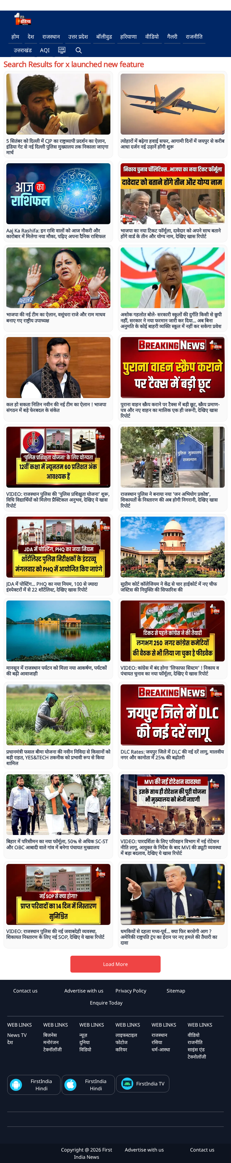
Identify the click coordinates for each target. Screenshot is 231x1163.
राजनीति (194, 36)
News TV (17, 1035)
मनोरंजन (51, 1042)
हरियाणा (128, 36)
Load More (115, 964)
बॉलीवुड (104, 36)
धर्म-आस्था (161, 1049)
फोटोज (122, 1042)
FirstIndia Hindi (41, 1085)
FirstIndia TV (150, 1083)
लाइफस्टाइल (126, 1035)
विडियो (85, 1049)
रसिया (157, 1042)
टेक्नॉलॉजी (52, 1049)
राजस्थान (51, 36)
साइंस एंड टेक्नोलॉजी (197, 1053)
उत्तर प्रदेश (78, 36)
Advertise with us (83, 990)
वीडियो (152, 36)
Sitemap (176, 990)
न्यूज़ (83, 1035)
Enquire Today (106, 1002)
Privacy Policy (131, 990)
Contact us (25, 990)
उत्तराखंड (23, 50)
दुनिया (84, 1042)
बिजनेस (50, 1035)
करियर (121, 1049)
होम (15, 36)
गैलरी (172, 36)
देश (31, 36)
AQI (45, 50)
